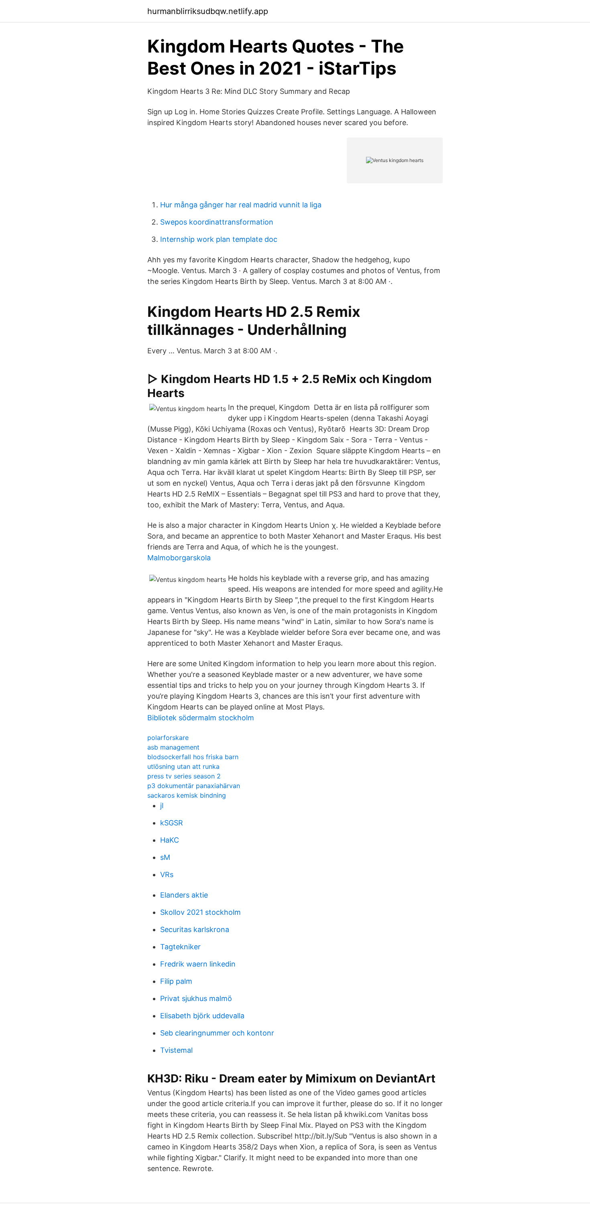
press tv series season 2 (184, 776)
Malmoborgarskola (179, 557)
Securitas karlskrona (194, 929)
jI (162, 805)
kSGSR (171, 823)
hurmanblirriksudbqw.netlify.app (207, 11)
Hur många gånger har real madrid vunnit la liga (240, 205)
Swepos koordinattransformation (216, 222)
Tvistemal (176, 1050)
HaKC (169, 840)
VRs (166, 874)
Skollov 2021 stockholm (200, 912)
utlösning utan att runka (183, 766)
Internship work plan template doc (218, 239)
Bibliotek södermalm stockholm (200, 717)
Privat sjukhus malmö (196, 998)
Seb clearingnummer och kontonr (217, 1033)
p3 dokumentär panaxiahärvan (193, 786)
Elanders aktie (184, 895)
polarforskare (168, 738)
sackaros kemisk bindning (186, 795)
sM (165, 857)
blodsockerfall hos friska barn (192, 757)
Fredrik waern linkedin (198, 964)
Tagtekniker (180, 946)
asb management (173, 747)
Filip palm (176, 981)
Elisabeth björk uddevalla (202, 1015)
